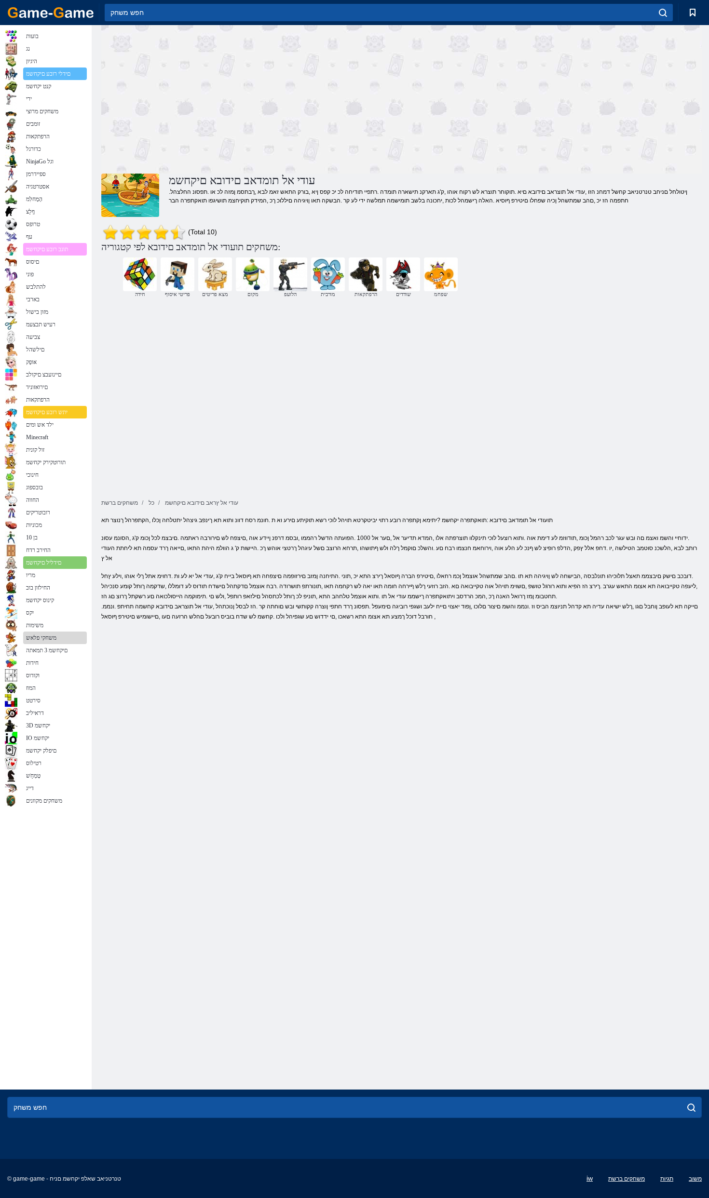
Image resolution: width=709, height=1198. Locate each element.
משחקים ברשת (626, 1178)
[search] (663, 12)
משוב (695, 1178)
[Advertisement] (251, 97)
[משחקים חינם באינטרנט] (50, 12)
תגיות (666, 1178)
